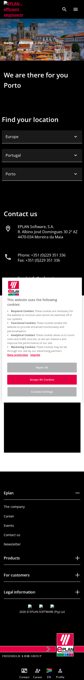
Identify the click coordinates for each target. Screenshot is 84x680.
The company (14, 506)
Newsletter (12, 544)
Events (9, 525)
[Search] (64, 9)
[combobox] (42, 136)
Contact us (12, 535)
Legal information (19, 592)
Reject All (42, 367)
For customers (17, 575)
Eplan (9, 493)
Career (9, 516)
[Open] (75, 9)
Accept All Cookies (42, 379)
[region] (42, 340)
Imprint (35, 355)
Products (12, 558)
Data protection (17, 355)
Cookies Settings (42, 391)
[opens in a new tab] (31, 607)
